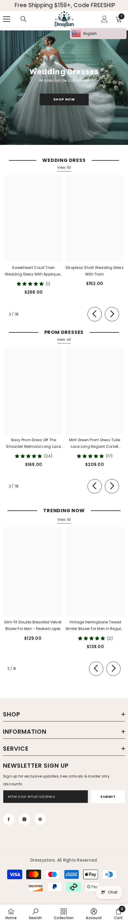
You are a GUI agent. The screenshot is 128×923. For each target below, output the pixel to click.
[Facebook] (8, 819)
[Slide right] (112, 314)
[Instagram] (24, 819)
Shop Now (64, 99)
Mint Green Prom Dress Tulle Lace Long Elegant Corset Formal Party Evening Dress (94, 443)
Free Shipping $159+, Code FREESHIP (65, 5)
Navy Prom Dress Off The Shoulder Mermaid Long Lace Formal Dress (33, 443)
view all (64, 339)
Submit (107, 796)
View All (64, 167)
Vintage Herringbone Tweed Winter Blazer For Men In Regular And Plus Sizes (95, 626)
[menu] (6, 19)
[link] (35, 914)
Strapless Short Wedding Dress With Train (94, 271)
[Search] (23, 19)
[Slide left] (95, 314)
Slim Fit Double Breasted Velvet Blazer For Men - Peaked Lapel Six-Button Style (32, 626)
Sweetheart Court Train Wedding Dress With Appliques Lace (34, 271)
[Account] (104, 19)
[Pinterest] (40, 819)
